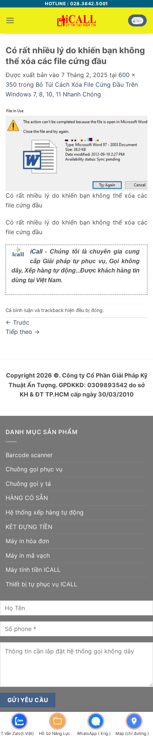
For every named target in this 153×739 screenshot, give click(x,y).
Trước (17, 322)
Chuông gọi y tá (28, 483)
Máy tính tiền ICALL (33, 569)
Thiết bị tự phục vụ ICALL (41, 584)
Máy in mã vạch (28, 555)
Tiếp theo (23, 331)
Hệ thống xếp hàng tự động (45, 512)
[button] (10, 20)
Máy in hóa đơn (27, 541)
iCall (36, 251)
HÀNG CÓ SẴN (27, 497)
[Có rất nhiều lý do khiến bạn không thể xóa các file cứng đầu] (76, 149)
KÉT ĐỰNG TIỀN (29, 527)
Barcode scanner (29, 455)
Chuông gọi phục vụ (34, 469)
